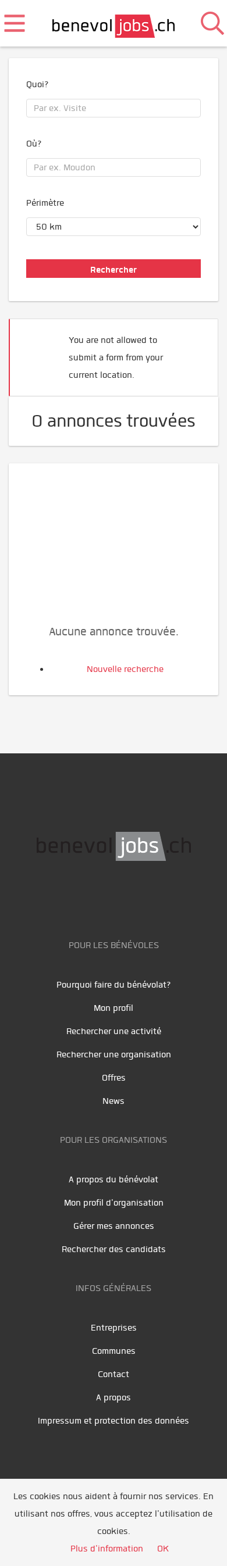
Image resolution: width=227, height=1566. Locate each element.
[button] (191, 352)
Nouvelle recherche (125, 669)
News (113, 1101)
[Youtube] (103, 897)
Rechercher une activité (113, 1031)
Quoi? (37, 84)
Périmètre (45, 203)
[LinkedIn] (129, 897)
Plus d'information (106, 1548)
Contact (113, 1374)
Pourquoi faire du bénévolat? (113, 984)
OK (163, 1548)
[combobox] (113, 108)
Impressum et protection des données (113, 1420)
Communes (114, 1351)
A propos (113, 1397)
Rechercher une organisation (113, 1054)
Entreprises (114, 1327)
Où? (34, 143)
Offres (114, 1077)
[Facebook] (77, 897)
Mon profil (113, 1008)
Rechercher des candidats (114, 1249)
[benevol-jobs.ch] (113, 23)
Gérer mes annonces (113, 1226)
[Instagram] (153, 897)
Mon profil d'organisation (114, 1202)
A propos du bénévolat (113, 1179)
